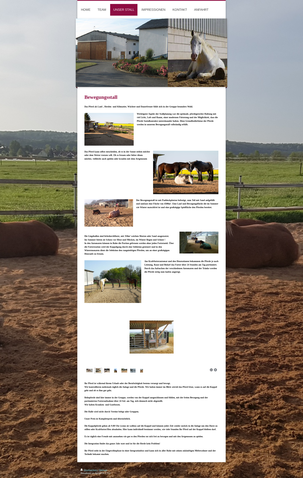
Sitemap (103, 470)
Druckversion (90, 470)
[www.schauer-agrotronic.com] (151, 337)
